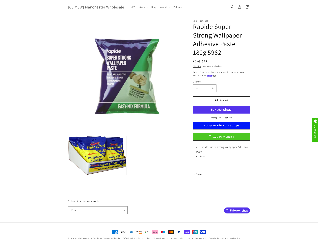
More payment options (221, 117)
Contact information (197, 238)
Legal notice (234, 238)
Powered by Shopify (111, 238)
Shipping (197, 66)
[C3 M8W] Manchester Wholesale (88, 238)
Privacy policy (144, 238)
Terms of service (160, 238)
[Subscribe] (123, 210)
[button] (143, 6)
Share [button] (199, 174)
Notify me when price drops (221, 125)
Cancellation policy (217, 238)
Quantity (197, 81)
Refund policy (129, 238)
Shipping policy (178, 238)
